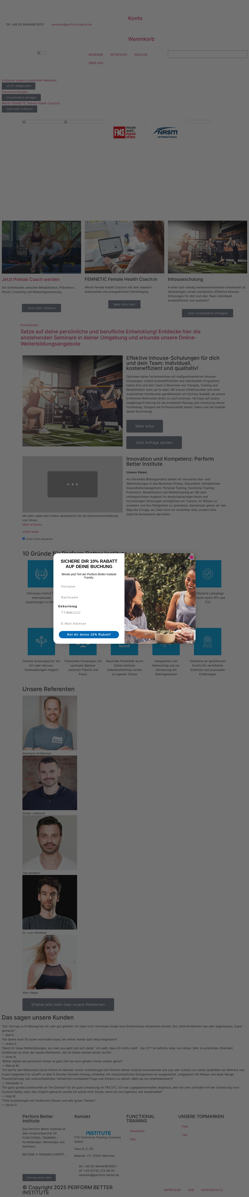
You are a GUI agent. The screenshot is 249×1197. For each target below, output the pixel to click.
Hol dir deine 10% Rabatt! (89, 634)
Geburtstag (67, 606)
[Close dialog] (191, 557)
